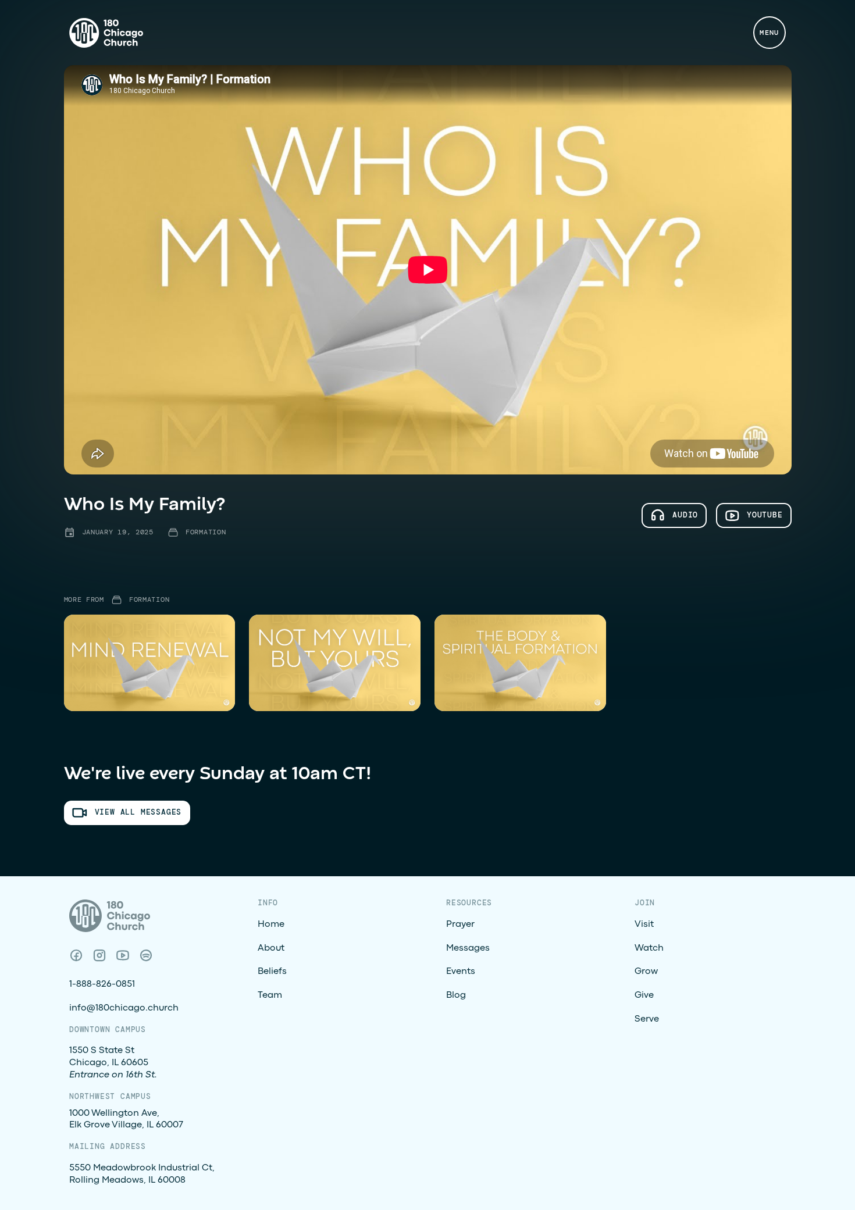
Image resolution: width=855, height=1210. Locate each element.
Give (644, 995)
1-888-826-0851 (102, 984)
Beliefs (272, 972)
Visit (644, 924)
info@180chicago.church (124, 1008)
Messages (468, 948)
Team (270, 995)
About (271, 948)
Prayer (460, 924)
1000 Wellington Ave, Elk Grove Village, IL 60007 (126, 1119)
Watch (649, 948)
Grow (646, 972)
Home (271, 924)
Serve (647, 1019)
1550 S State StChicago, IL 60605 (113, 1063)
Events (460, 972)
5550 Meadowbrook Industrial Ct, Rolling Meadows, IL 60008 (142, 1174)
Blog (456, 995)
